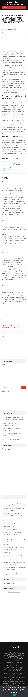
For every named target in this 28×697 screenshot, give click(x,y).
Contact (6, 518)
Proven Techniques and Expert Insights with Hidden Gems (15, 556)
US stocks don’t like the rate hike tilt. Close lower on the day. (14, 429)
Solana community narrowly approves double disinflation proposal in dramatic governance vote (14, 419)
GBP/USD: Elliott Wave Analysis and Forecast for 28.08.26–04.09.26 (15, 424)
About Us (6, 501)
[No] (26, 691)
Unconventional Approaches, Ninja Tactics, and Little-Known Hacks (14, 563)
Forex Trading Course (9, 526)
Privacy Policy (7, 552)
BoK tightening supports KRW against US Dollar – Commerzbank (14, 434)
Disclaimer (6, 521)
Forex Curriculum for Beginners (11, 524)
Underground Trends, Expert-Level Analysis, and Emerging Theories (15, 568)
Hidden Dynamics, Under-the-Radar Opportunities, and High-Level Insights (13, 533)
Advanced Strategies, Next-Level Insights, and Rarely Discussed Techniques (14, 505)
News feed (6, 544)
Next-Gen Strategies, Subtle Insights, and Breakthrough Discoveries (14, 548)
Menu (5, 7)
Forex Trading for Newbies (10, 529)
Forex (3, 319)
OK (14, 694)
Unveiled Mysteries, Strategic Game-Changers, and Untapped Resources (13, 573)
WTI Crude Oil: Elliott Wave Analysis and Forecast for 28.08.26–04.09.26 (14, 439)
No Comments (12, 29)
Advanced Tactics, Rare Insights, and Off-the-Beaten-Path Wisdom (14, 509)
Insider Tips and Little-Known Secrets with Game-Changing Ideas (14, 541)
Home (5, 537)
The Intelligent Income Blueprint (12, 560)
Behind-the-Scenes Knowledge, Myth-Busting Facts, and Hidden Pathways (13, 514)
